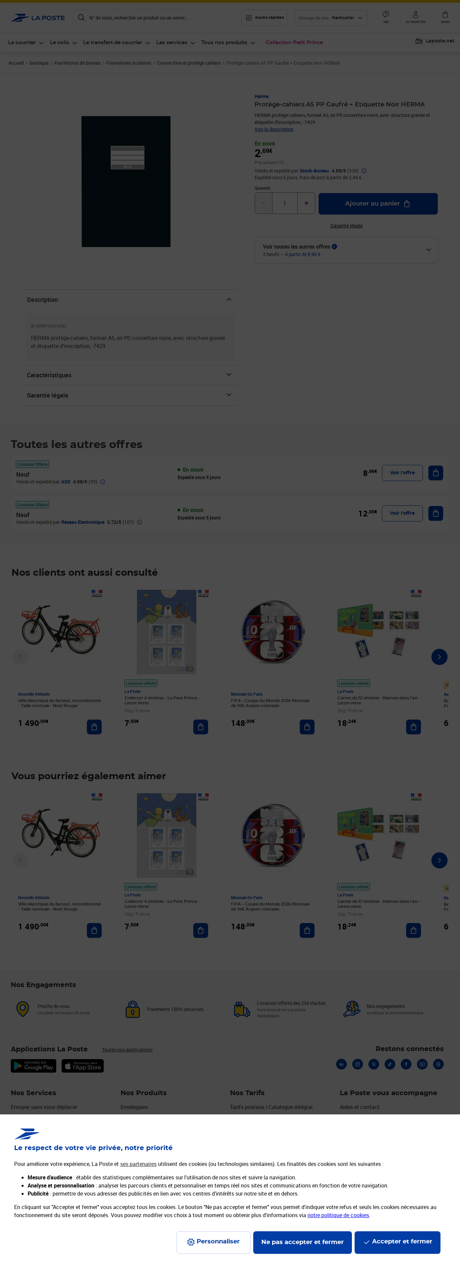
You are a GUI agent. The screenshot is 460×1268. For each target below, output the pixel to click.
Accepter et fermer (402, 1242)
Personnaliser (218, 1242)
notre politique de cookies (338, 1215)
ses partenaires (138, 1164)
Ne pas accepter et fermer (302, 1242)
